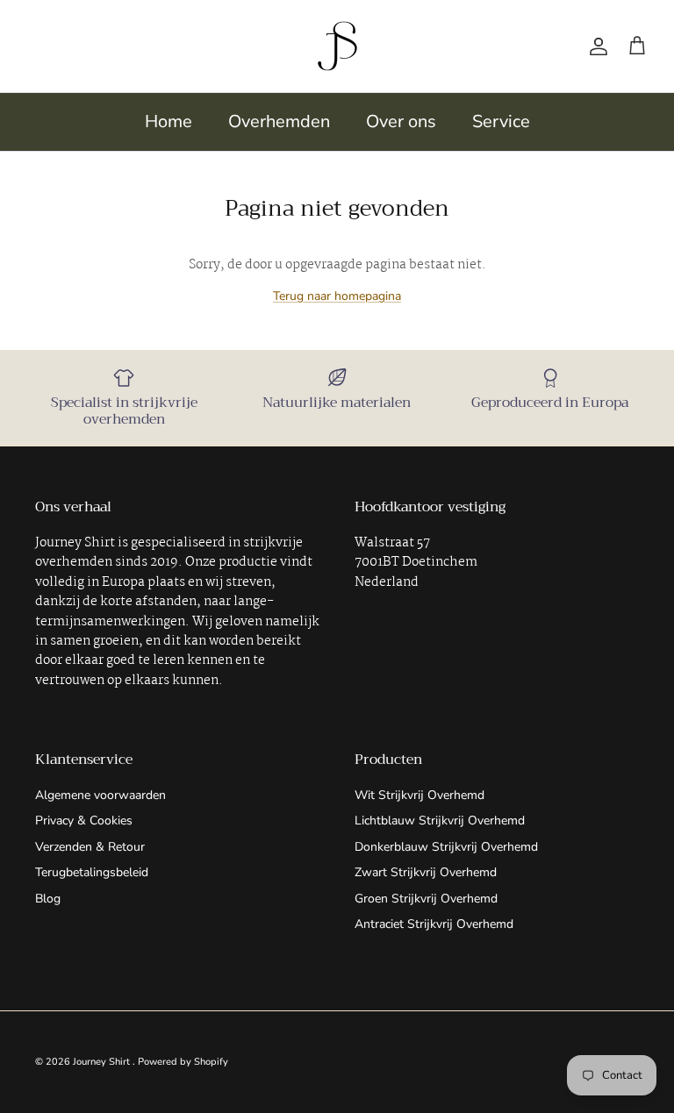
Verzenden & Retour (90, 846)
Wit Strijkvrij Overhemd (419, 795)
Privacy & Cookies (84, 820)
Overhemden (279, 121)
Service (501, 121)
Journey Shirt (103, 1061)
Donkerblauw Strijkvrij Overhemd (446, 846)
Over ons (401, 121)
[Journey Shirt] (337, 46)
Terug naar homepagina (337, 296)
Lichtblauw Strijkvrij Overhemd (440, 820)
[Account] (595, 46)
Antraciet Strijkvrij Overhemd (434, 924)
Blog (48, 898)
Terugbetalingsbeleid (91, 872)
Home (168, 121)
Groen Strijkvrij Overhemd (426, 898)
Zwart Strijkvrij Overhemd (426, 872)
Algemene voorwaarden (100, 795)
